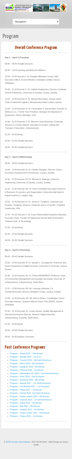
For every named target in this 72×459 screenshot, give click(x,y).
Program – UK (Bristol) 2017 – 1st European (29, 386)
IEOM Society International (18, 442)
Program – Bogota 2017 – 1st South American (30, 383)
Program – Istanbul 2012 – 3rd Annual (27, 409)
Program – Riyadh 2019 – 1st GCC (25, 357)
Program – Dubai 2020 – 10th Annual (26, 353)
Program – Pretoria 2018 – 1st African (27, 370)
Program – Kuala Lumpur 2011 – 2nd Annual (29, 413)
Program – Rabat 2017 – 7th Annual (26, 390)
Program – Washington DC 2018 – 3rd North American (34, 373)
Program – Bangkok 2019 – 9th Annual (27, 367)
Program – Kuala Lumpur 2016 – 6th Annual (29, 396)
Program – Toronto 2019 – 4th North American (30, 360)
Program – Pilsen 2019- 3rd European (27, 363)
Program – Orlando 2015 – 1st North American (31, 400)
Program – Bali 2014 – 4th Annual (25, 406)
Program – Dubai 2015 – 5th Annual (26, 403)
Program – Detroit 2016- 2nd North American (30, 393)
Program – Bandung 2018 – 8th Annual (27, 380)
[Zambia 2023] (36, 11)
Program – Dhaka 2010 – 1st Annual (26, 416)
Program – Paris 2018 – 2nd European (27, 376)
